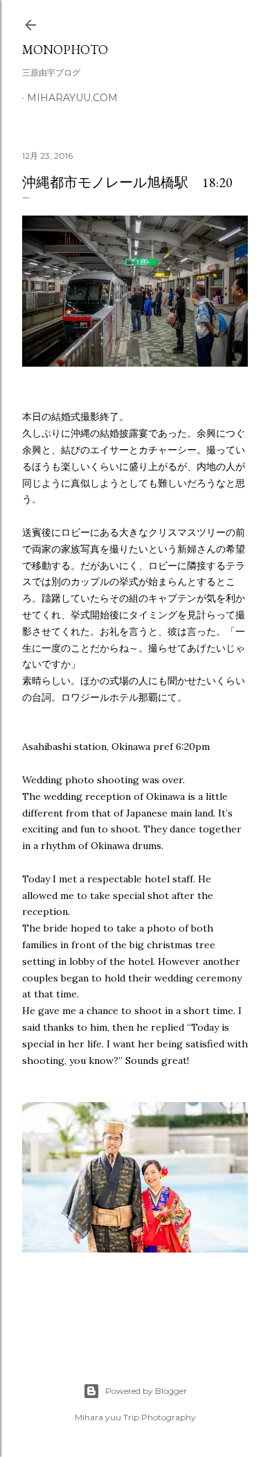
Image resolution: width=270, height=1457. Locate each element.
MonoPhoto (65, 50)
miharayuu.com (72, 97)
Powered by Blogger (146, 1391)
